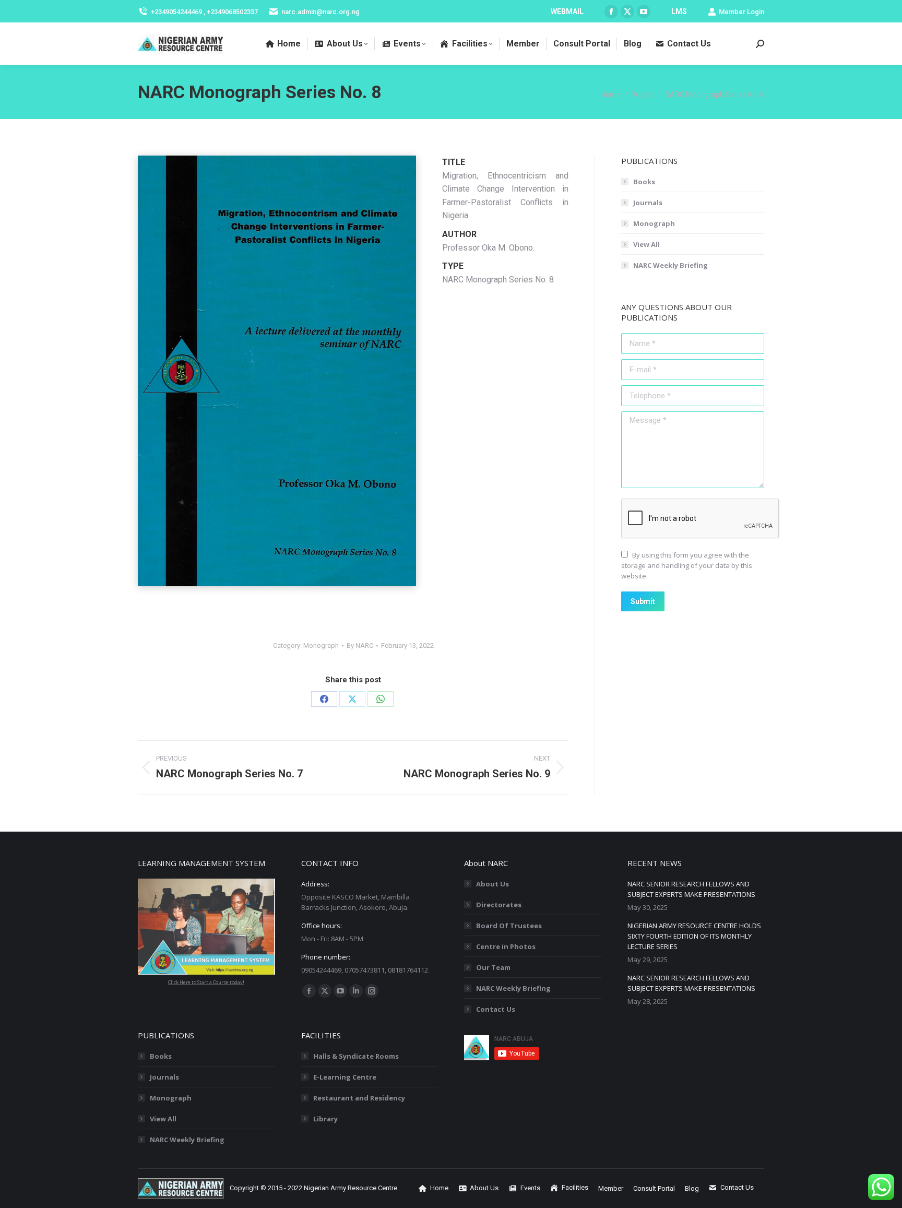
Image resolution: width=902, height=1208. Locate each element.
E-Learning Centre (344, 1077)
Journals (647, 202)
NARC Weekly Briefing (670, 265)
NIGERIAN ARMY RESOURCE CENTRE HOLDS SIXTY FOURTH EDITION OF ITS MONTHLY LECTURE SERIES (694, 936)
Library (325, 1118)
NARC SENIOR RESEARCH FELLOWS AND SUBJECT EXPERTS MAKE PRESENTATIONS (691, 889)
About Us (492, 884)
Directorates (498, 904)
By (360, 645)
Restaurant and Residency (359, 1098)
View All (646, 244)
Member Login (741, 12)
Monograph (321, 645)
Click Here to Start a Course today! (206, 982)
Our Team (493, 967)
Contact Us (495, 1009)
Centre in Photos (506, 946)
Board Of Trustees (509, 925)
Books (644, 181)
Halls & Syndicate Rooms (356, 1056)
